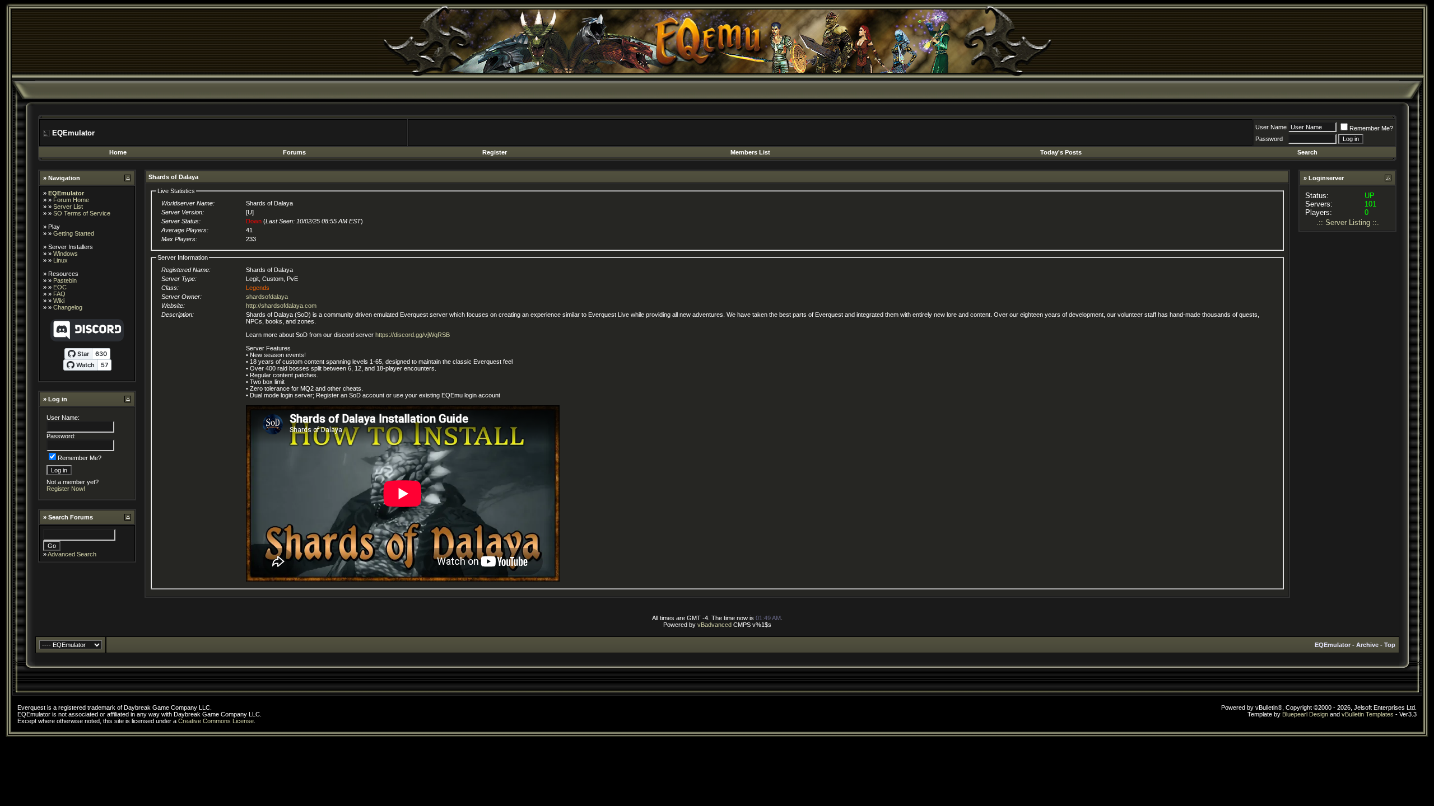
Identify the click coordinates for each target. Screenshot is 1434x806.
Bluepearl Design (1305, 714)
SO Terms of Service (81, 213)
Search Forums (70, 517)
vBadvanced (714, 624)
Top (1389, 644)
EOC (60, 287)
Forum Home (71, 199)
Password (1269, 138)
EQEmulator (66, 193)
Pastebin (65, 280)
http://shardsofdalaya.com (281, 305)
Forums (294, 152)
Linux (60, 260)
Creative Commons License (216, 721)
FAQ (59, 293)
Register (494, 152)
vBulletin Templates (1368, 714)
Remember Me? (1371, 128)
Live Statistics (176, 191)
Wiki (58, 300)
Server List (68, 206)
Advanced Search (72, 554)
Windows (65, 253)
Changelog (67, 307)
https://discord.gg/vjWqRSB (412, 334)
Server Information (182, 257)
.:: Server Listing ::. (1347, 222)
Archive (1367, 644)
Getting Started (73, 233)
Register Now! (65, 488)
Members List (750, 152)
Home (118, 152)
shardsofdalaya (267, 296)
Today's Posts (1061, 152)
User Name (1271, 127)
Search (1307, 152)
